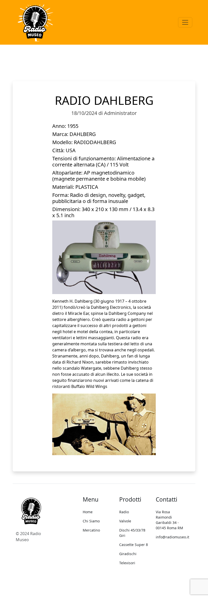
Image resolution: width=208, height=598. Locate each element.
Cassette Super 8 (133, 544)
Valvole (125, 521)
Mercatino (91, 530)
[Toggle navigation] (185, 22)
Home (88, 511)
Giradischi (127, 553)
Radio (124, 511)
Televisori (127, 562)
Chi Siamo (91, 521)
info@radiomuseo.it (172, 537)
